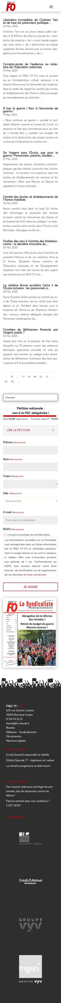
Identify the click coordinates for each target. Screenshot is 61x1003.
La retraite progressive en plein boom (28, 765)
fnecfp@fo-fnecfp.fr (17, 723)
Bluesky (10, 727)
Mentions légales (16, 740)
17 (23, 376)
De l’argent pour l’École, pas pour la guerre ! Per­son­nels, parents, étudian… (30, 154)
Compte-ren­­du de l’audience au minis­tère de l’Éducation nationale (30, 65)
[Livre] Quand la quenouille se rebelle (27, 754)
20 (40, 376)
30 (6, 381)
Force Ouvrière (16, 749)
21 (47, 376)
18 (29, 376)
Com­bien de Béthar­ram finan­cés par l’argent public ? (30, 331)
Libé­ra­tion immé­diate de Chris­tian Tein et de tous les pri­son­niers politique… (30, 21)
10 (12, 376)
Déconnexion (13, 736)
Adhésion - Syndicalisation (21, 732)
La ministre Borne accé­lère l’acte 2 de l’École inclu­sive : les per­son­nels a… (30, 286)
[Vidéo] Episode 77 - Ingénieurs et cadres (30, 760)
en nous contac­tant (35, 574)
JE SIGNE (30, 587)
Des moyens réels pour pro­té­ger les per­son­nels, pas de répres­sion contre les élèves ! (29, 791)
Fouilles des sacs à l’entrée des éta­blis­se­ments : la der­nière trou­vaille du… (30, 242)
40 (12, 381)
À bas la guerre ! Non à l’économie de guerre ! (30, 109)
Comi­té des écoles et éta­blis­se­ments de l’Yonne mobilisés (30, 198)
